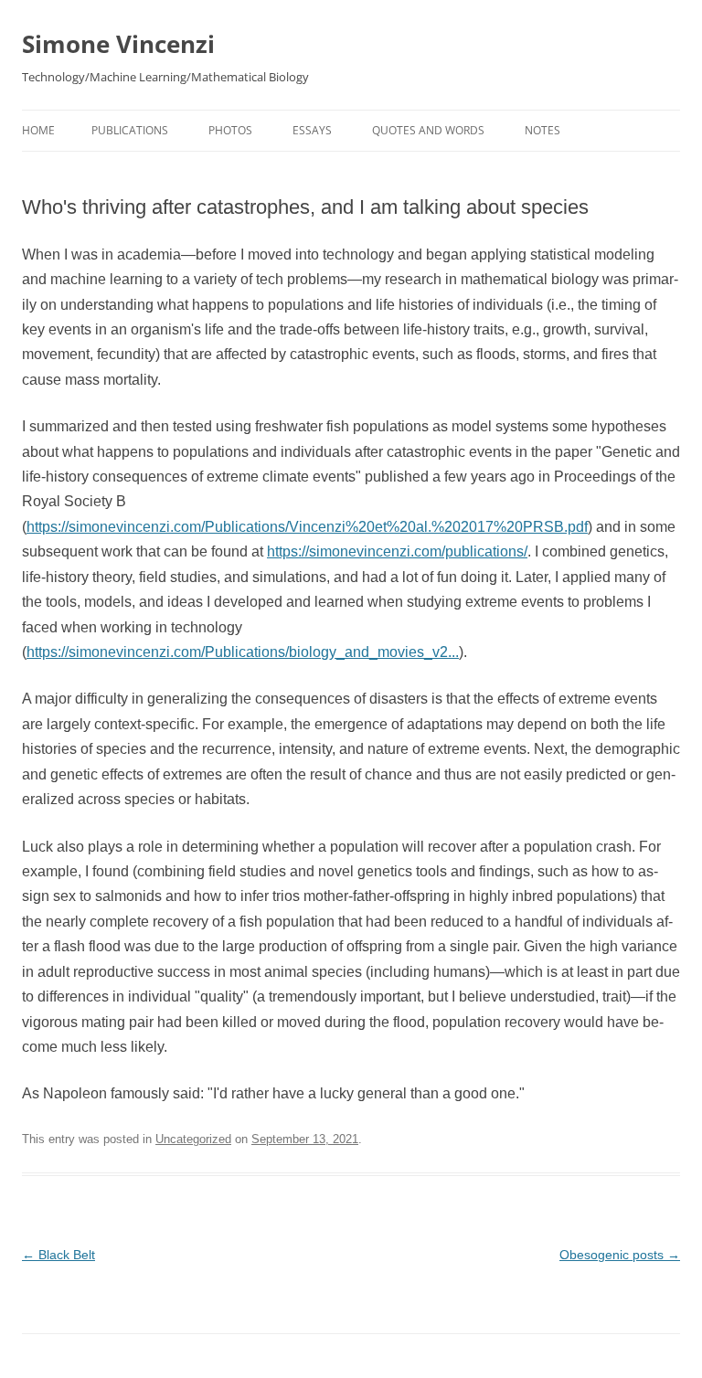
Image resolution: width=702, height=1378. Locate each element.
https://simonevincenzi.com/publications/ (397, 551)
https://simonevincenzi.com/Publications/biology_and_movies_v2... (243, 652)
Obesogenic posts (619, 1254)
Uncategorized (193, 1139)
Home (38, 130)
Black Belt (58, 1254)
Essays (312, 130)
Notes (542, 130)
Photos (230, 130)
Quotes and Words (428, 130)
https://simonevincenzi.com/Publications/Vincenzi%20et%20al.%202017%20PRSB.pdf (307, 527)
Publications (129, 130)
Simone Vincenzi (118, 43)
